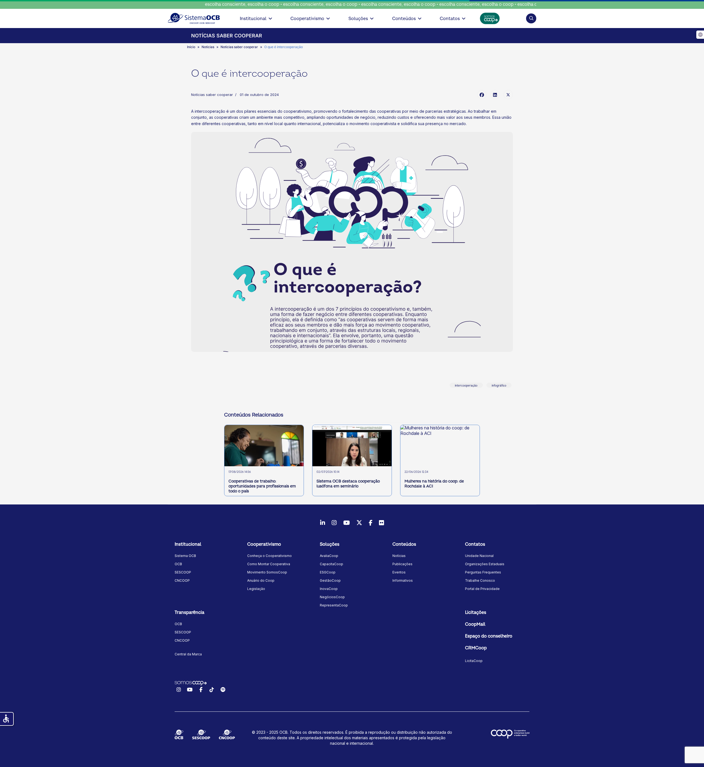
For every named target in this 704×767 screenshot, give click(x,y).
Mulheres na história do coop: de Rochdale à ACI (434, 484)
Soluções (358, 18)
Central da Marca (188, 654)
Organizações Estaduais (484, 564)
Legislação (256, 589)
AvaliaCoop (329, 556)
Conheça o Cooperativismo (269, 556)
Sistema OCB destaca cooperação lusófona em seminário (348, 484)
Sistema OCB (185, 556)
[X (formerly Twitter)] (508, 94)
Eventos (399, 572)
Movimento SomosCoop (267, 572)
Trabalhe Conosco (480, 580)
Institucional (253, 18)
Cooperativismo (307, 18)
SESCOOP (183, 572)
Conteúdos (404, 18)
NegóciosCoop (332, 597)
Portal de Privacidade (482, 589)
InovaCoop (329, 589)
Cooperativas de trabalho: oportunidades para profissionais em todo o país (262, 486)
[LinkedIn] (495, 94)
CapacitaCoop (331, 564)
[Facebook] (481, 94)
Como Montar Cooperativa (268, 564)
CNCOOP (182, 580)
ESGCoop (328, 572)
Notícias (399, 556)
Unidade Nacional (479, 556)
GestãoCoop (330, 580)
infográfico (499, 385)
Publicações (402, 564)
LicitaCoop (474, 661)
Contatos (450, 18)
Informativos (402, 580)
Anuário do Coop (260, 580)
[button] (531, 18)
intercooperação (466, 385)
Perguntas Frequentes (483, 572)
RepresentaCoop (334, 605)
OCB (178, 564)
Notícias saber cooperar (212, 94)
